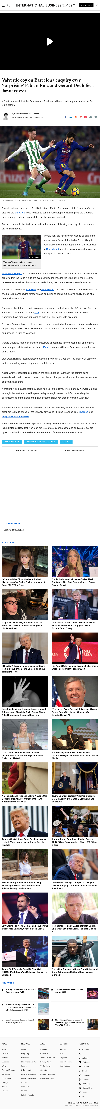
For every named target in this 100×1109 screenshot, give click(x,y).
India (61, 1054)
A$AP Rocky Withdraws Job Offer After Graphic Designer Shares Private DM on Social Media (75, 755)
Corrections (44, 1070)
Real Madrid (52, 249)
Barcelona (20, 212)
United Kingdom (66, 1062)
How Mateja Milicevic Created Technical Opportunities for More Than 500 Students (69, 1022)
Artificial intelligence (28, 1074)
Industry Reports (27, 1095)
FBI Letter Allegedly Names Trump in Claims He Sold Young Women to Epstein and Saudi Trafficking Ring (24, 669)
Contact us (44, 1054)
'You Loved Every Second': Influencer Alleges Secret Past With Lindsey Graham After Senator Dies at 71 (74, 712)
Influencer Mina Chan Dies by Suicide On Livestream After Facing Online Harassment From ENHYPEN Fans (23, 582)
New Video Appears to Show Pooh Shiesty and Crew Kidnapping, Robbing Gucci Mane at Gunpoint (75, 972)
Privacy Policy (45, 1062)
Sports (4, 1087)
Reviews (5, 1091)
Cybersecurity (26, 1070)
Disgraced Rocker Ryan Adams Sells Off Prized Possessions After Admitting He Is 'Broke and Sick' (22, 625)
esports (24, 1083)
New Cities (25, 1087)
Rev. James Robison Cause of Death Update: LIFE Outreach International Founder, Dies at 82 (74, 929)
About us (43, 1049)
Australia (63, 1049)
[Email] (90, 117)
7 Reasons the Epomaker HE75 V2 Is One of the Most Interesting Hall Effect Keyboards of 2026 (21, 1007)
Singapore (63, 1058)
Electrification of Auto (29, 1062)
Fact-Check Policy (47, 1078)
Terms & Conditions (47, 1058)
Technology (6, 1074)
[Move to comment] (95, 117)
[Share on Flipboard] (81, 117)
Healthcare (25, 1058)
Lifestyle (5, 1083)
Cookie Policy (45, 1066)
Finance (24, 1066)
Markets (5, 1058)
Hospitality (25, 1054)
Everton (47, 347)
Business (5, 1062)
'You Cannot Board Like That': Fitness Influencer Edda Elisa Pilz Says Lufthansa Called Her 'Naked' (22, 755)
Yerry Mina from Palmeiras (15, 416)
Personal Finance (8, 1070)
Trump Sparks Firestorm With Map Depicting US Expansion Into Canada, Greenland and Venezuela (74, 799)
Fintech (24, 1091)
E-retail (24, 1049)
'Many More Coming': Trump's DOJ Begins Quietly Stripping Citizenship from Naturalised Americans (74, 886)
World (4, 1049)
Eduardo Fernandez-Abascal (26, 113)
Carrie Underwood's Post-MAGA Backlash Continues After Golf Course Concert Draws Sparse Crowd (73, 582)
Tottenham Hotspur (12, 273)
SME (4, 1066)
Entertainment (7, 1078)
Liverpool (84, 412)
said (37, 312)
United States (65, 1066)
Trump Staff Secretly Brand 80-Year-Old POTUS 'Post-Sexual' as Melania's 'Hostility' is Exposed (24, 972)
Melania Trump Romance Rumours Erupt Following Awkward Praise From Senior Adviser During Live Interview (22, 886)
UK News (5, 1054)
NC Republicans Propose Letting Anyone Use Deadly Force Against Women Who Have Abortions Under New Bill (24, 799)
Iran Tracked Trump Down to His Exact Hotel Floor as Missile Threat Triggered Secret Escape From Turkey (73, 625)
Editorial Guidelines (74, 450)
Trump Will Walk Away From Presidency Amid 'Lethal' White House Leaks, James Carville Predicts (24, 842)
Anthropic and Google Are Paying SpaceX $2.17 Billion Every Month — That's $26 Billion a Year (74, 842)
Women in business (28, 1078)
